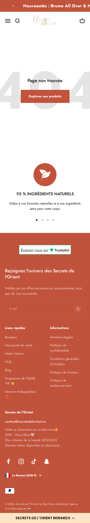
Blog (8, 370)
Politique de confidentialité (59, 348)
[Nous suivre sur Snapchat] (46, 461)
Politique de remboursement (60, 383)
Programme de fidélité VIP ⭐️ (20, 381)
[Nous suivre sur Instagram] (21, 461)
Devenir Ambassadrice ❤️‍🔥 (20, 394)
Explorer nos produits (45, 96)
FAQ (8, 361)
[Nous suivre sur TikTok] (33, 461)
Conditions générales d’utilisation (64, 361)
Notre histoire (14, 353)
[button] (45, 518)
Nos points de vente (18, 345)
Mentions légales (61, 337)
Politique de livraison (64, 372)
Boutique (11, 337)
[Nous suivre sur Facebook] (8, 461)
